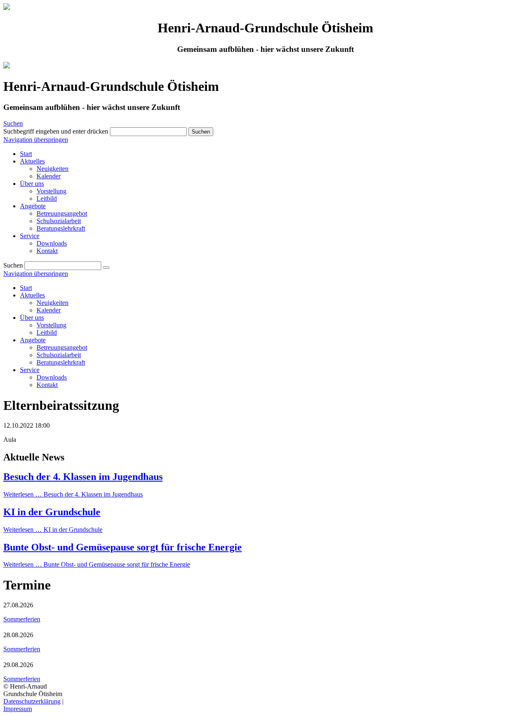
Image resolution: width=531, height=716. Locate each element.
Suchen (13, 123)
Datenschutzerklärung (32, 701)
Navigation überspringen (35, 139)
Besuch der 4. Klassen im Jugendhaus (83, 476)
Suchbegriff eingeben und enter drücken (55, 131)
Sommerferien (21, 619)
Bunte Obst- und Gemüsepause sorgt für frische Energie (122, 547)
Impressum (17, 708)
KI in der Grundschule (51, 512)
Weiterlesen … (73, 494)
